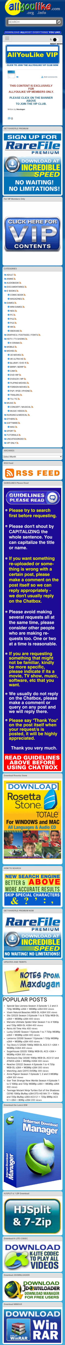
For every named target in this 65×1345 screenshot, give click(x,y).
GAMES (10, 303)
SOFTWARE (12, 423)
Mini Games (16, 307)
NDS (12, 311)
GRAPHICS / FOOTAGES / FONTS (22, 335)
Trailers (15, 395)
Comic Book (16, 295)
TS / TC (13, 399)
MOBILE (10, 347)
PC (11, 315)
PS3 (12, 323)
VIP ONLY (11, 443)
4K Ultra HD (16, 359)
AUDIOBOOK (13, 283)
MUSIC (10, 403)
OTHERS (11, 419)
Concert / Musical (20, 407)
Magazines (16, 299)
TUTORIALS (12, 435)
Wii (11, 327)
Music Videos (17, 411)
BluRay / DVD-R (18, 363)
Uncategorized (15, 439)
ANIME (10, 279)
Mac (12, 427)
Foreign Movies (18, 387)
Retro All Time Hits (16, 1028)
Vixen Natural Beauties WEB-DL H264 (26, 1012)
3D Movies (15, 355)
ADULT (10, 275)
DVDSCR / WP (17, 379)
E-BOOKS (11, 291)
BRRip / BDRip (17, 367)
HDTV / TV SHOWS (16, 339)
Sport (10, 431)
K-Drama (15, 343)
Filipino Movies (18, 383)
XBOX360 (15, 331)
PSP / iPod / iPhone (20, 391)
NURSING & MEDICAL (17, 415)
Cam (12, 371)
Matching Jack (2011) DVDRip (22, 1070)
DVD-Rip (14, 375)
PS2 (12, 319)
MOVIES (10, 351)
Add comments (50, 77)
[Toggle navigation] (7, 38)
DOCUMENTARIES (15, 287)
